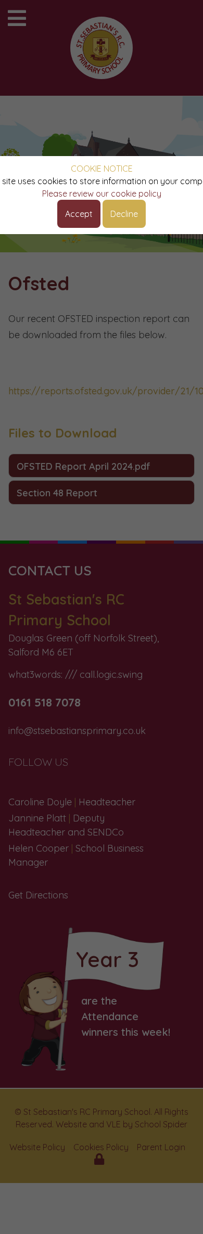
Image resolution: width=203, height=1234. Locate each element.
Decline (124, 214)
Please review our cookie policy (101, 193)
